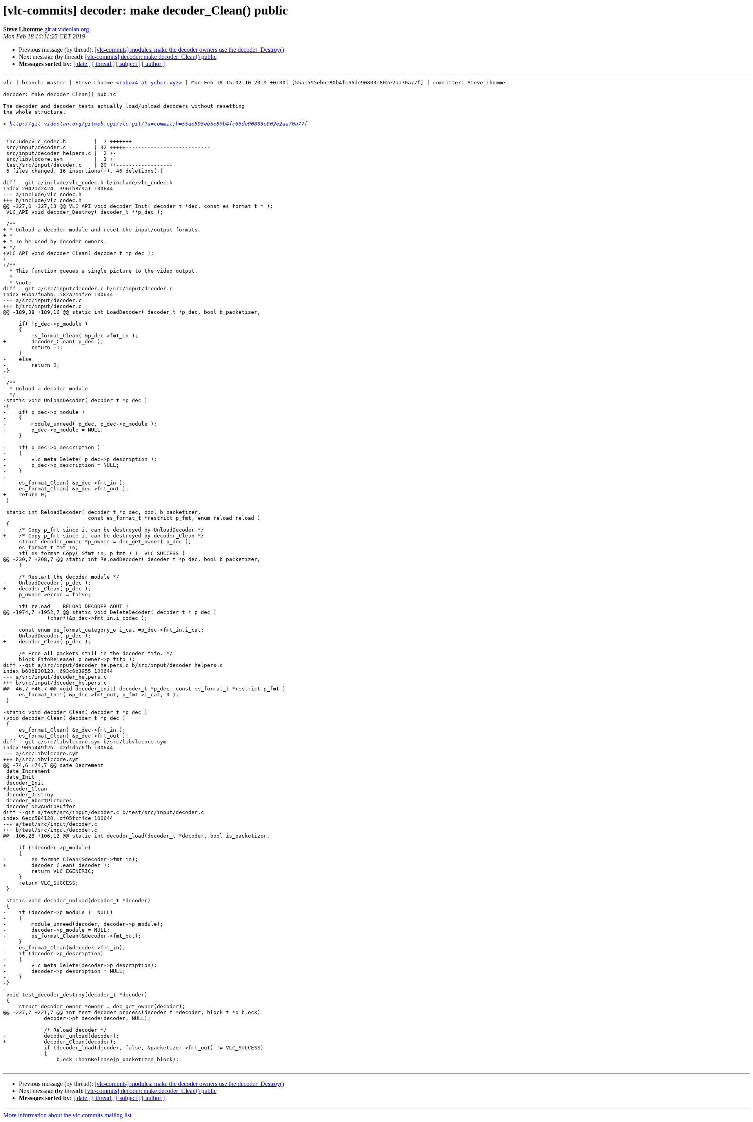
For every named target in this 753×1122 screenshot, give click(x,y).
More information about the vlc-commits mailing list (67, 1115)
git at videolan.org (66, 29)
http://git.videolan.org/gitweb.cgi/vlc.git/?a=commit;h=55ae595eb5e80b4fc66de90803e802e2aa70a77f (158, 124)
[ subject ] (128, 63)
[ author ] (153, 63)
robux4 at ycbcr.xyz (149, 83)
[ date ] (82, 63)
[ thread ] (103, 63)
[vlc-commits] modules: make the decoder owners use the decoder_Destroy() (189, 49)
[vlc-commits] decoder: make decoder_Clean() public (150, 56)
